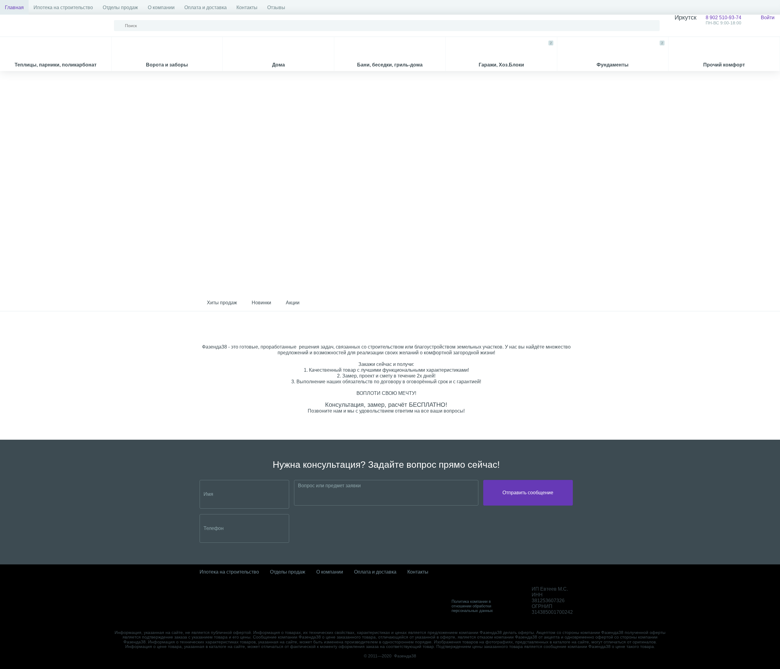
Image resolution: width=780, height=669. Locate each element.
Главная (14, 7)
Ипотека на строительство (63, 7)
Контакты (246, 7)
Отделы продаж (120, 7)
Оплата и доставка (205, 7)
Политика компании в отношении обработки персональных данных (472, 606)
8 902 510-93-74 (708, 20)
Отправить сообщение (527, 492)
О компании (161, 7)
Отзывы (276, 7)
